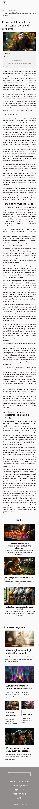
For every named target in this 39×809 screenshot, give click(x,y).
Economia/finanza (19, 785)
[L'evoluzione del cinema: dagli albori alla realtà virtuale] (19, 737)
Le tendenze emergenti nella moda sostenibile (19, 608)
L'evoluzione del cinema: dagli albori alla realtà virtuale (17, 751)
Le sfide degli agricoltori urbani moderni (19, 577)
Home (3, 11)
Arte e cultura (12, 11)
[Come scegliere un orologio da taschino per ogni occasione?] (19, 639)
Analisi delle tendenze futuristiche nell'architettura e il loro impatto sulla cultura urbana (20, 690)
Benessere (19, 789)
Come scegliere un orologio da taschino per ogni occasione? (19, 653)
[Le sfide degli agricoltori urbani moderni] (19, 566)
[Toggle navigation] (4, 3)
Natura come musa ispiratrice (15, 60)
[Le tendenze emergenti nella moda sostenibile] (19, 596)
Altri (19, 797)
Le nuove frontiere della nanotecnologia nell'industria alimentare (19, 545)
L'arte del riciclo (11, 57)
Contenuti (9, 53)
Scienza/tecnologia (19, 781)
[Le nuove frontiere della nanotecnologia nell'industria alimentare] (19, 532)
